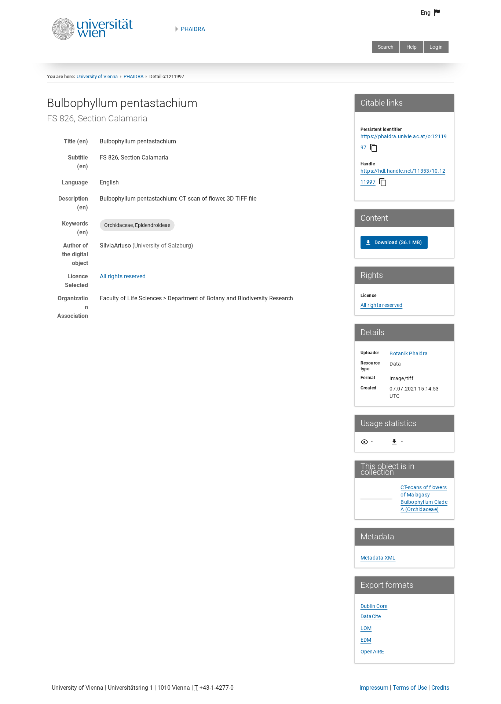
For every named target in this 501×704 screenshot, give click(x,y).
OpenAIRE (372, 651)
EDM (366, 640)
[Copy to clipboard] (373, 147)
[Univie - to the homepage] (92, 49)
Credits (440, 687)
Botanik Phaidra (409, 353)
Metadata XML (378, 558)
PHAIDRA (193, 29)
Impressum (373, 687)
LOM (366, 628)
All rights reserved (123, 276)
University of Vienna (97, 76)
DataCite (371, 616)
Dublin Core (374, 606)
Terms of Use (410, 687)
